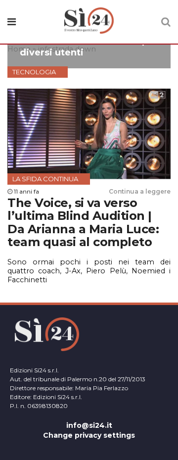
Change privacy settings (89, 435)
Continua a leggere (140, 191)
